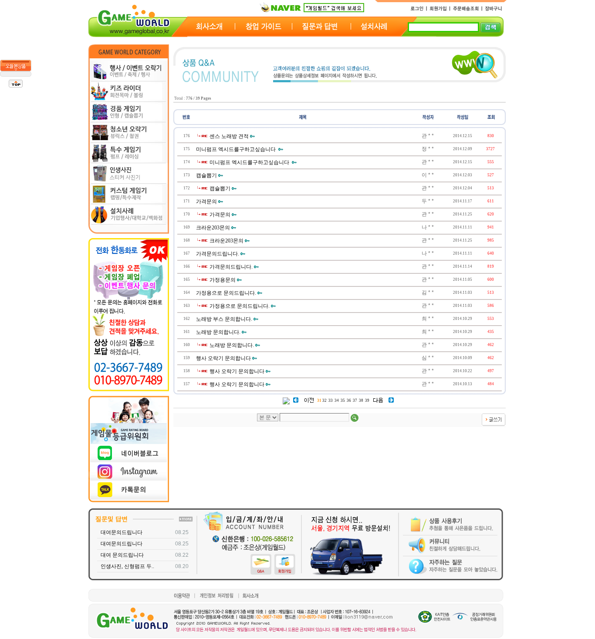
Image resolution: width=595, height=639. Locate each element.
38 (361, 400)
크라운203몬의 (213, 228)
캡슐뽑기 (206, 175)
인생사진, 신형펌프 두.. (127, 566)
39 (367, 400)
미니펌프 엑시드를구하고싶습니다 (236, 149)
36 (349, 400)
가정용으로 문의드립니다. (226, 293)
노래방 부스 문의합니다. (224, 319)
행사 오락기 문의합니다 (223, 358)
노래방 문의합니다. (218, 332)
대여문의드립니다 (121, 532)
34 (337, 400)
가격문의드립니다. (217, 254)
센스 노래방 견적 (229, 136)
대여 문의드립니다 (122, 555)
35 (343, 400)
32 (324, 400)
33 (330, 400)
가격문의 (206, 201)
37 (355, 400)
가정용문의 (223, 280)
